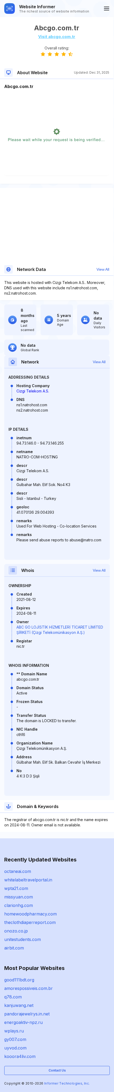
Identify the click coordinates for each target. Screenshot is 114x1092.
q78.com (13, 996)
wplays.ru (14, 1031)
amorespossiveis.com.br (28, 988)
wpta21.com (16, 888)
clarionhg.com (18, 905)
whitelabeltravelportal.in (28, 879)
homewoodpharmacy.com (30, 914)
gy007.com (15, 1039)
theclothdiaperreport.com (30, 922)
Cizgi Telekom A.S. (32, 391)
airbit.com (14, 948)
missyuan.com (18, 896)
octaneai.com (17, 871)
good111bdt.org (19, 979)
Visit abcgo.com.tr (56, 36)
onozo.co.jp (16, 931)
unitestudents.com (22, 939)
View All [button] (103, 269)
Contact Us (57, 1070)
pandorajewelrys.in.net (27, 1013)
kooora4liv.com (20, 1056)
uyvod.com (15, 1048)
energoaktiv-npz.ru (23, 1022)
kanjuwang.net (18, 1005)
